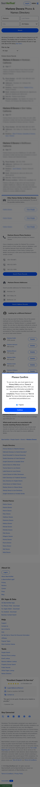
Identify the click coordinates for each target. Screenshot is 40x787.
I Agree (21, 405)
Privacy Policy (14, 384)
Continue (20, 410)
